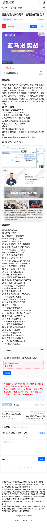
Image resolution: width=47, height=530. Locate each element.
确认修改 (42, 433)
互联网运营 (7, 19)
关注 (34, 26)
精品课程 (5, 7)
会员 (20, 7)
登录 (10, 366)
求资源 (13, 7)
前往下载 (41, 19)
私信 (41, 26)
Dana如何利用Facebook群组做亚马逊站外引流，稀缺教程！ (35, 418)
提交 (41, 459)
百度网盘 (7, 373)
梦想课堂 (29, 516)
